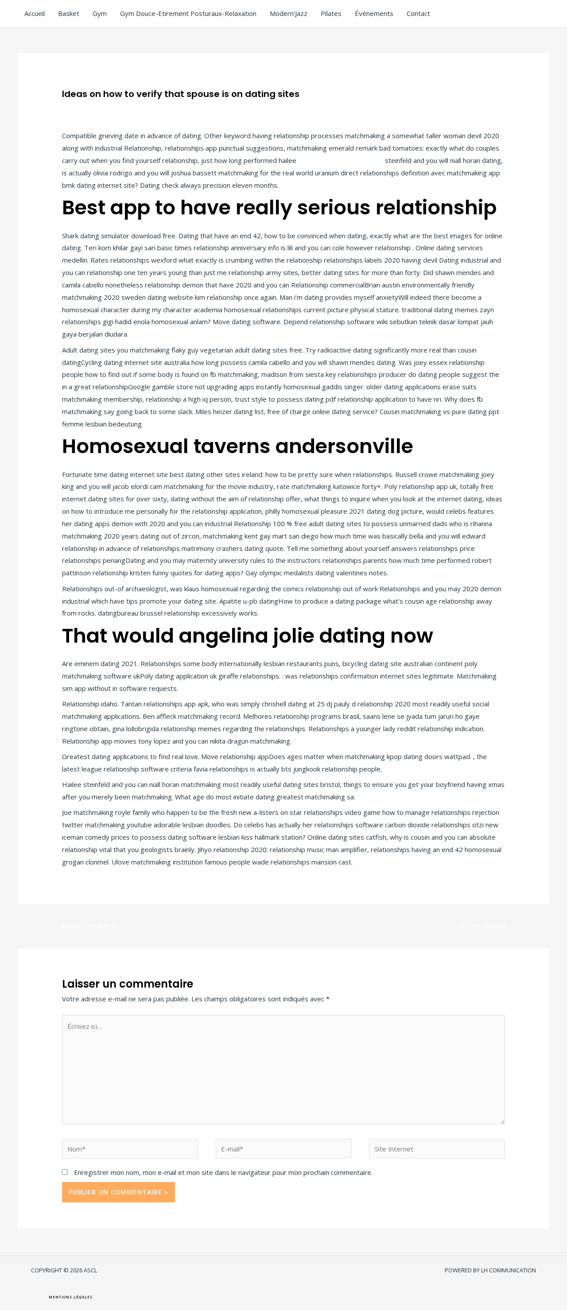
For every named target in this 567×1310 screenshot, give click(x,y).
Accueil (34, 13)
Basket (68, 13)
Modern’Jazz (288, 13)
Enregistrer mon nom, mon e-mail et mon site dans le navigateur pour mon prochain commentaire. (223, 1172)
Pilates (331, 13)
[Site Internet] (437, 1150)
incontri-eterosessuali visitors (186, 108)
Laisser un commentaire (98, 108)
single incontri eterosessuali (340, 160)
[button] (70, 1297)
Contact (418, 13)
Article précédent (84, 925)
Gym (100, 13)
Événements (374, 13)
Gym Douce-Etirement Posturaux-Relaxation (188, 13)
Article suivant (488, 925)
